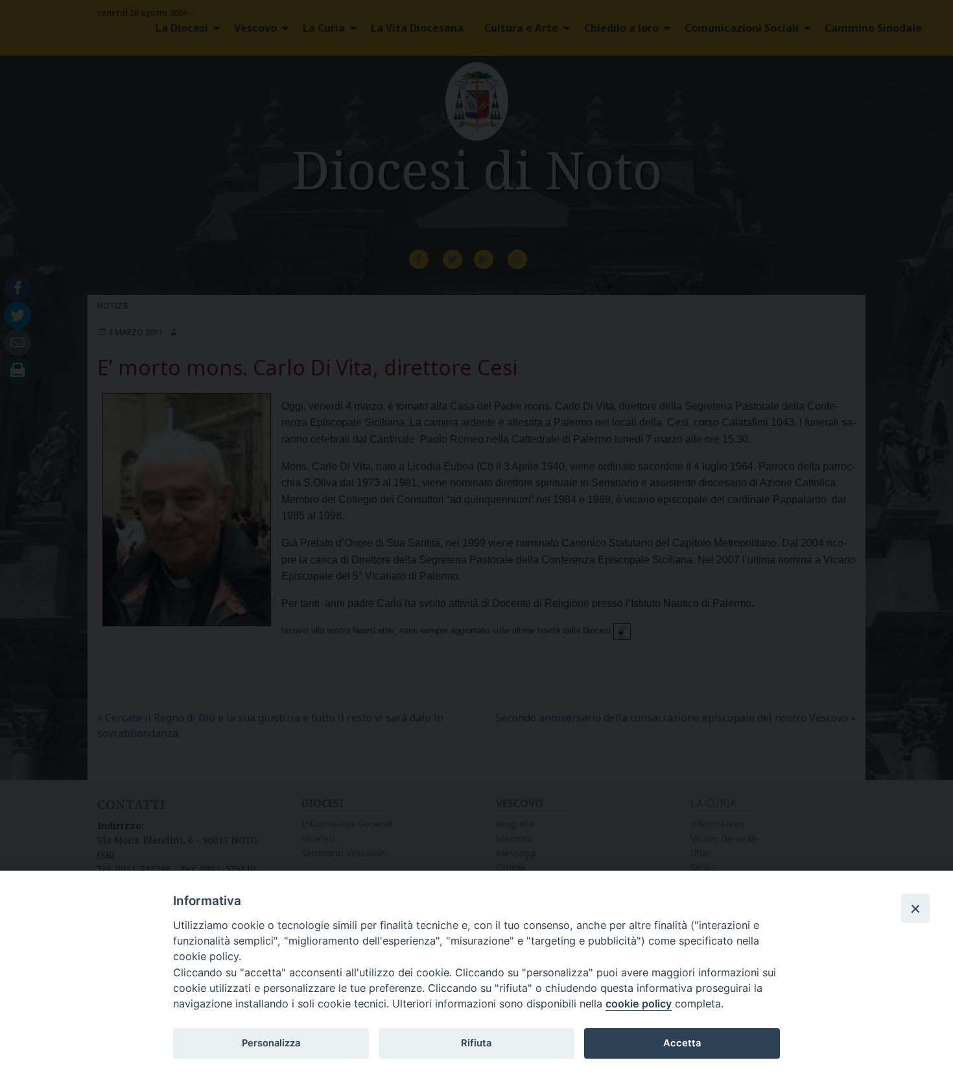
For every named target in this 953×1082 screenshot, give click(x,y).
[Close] (915, 908)
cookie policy (639, 1003)
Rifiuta (476, 1043)
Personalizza (271, 1043)
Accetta (682, 1043)
